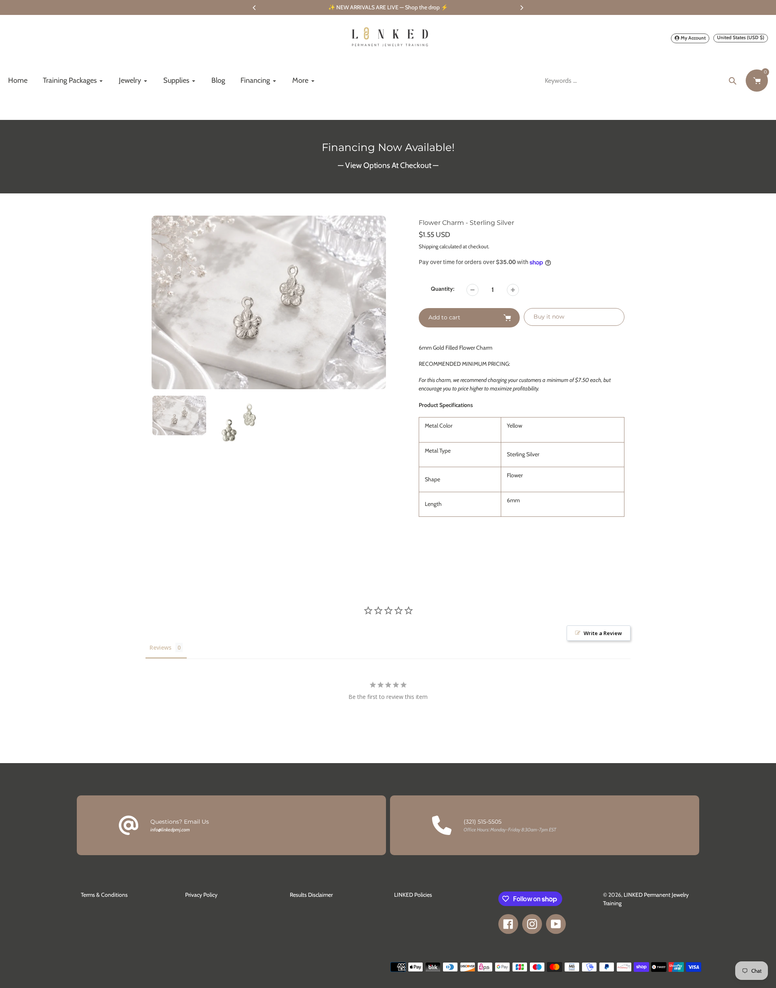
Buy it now (549, 316)
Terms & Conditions (104, 894)
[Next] (521, 8)
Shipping (428, 246)
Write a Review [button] (603, 633)
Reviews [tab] (160, 647)
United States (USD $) (740, 37)
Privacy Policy (201, 894)
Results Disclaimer (311, 894)
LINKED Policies (413, 894)
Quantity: (442, 288)
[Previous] (255, 8)
